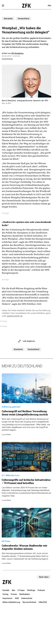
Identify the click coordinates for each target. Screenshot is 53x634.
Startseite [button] (26, 6)
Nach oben (44, 577)
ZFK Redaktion (17, 53)
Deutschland (23, 18)
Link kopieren (29, 341)
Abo (49, 5)
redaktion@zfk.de (14, 316)
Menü (3, 5)
